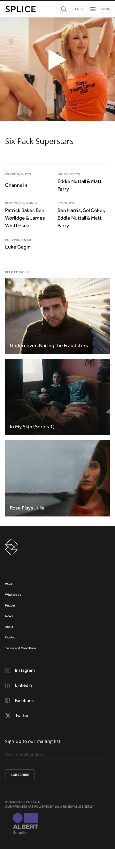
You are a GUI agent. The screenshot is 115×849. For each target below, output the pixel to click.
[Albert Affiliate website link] (25, 824)
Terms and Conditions (20, 648)
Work (9, 584)
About (9, 627)
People (10, 605)
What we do (13, 595)
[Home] (20, 9)
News (9, 616)
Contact (11, 637)
